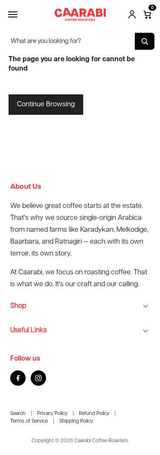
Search (18, 413)
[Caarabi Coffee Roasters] (80, 14)
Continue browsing (46, 104)
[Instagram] (38, 378)
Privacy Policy (52, 413)
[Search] (144, 41)
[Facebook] (18, 378)
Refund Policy (94, 413)
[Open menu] (12, 14)
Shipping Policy (76, 421)
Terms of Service (29, 421)
